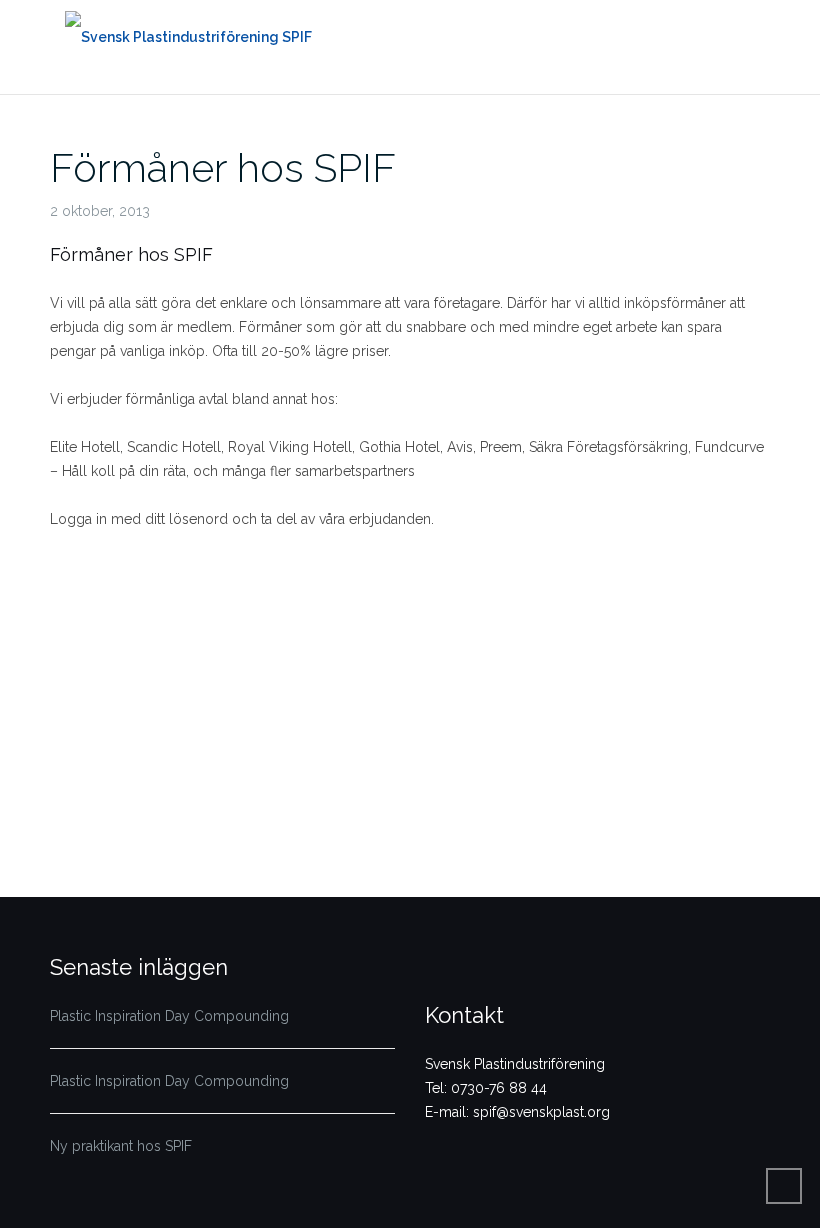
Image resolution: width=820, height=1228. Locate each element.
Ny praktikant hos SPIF (121, 1146)
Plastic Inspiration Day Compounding (169, 1016)
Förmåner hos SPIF (223, 167)
